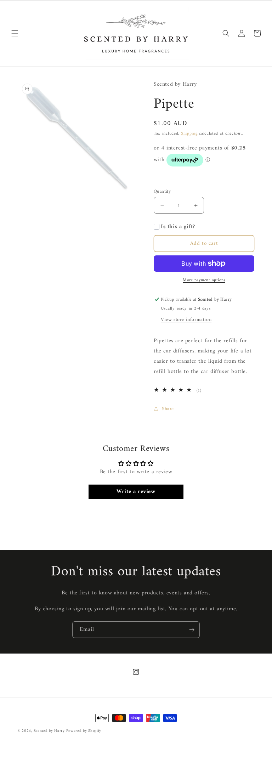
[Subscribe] (191, 629)
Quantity (162, 191)
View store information (186, 319)
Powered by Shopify (84, 731)
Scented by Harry (50, 731)
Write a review (136, 492)
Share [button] (168, 409)
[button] (15, 33)
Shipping (189, 133)
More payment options (204, 280)
